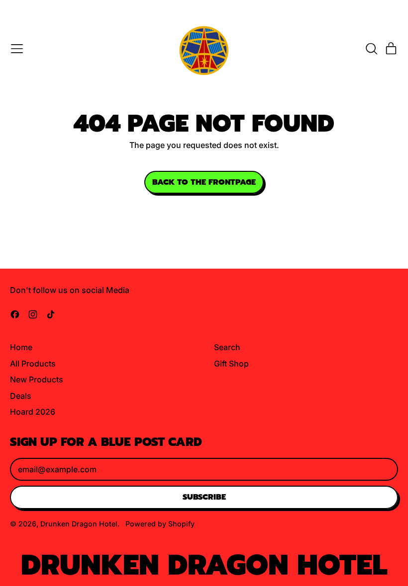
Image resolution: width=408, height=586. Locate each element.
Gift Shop (231, 363)
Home (21, 347)
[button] (371, 49)
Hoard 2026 (32, 412)
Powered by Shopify (160, 523)
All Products (33, 363)
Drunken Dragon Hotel (78, 523)
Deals (20, 396)
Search (227, 347)
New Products (36, 379)
